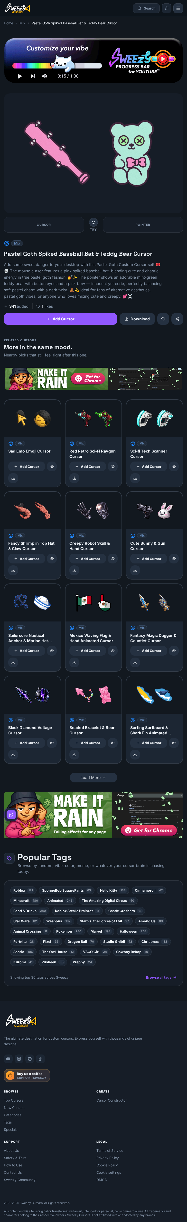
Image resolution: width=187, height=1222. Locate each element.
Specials (10, 1129)
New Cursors (14, 1107)
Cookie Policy (107, 1165)
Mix (22, 23)
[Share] (177, 319)
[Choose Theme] (166, 8)
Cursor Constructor (111, 1100)
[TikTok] (40, 1058)
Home (8, 23)
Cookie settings (108, 1172)
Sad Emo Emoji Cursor (29, 451)
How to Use (13, 1165)
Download (140, 318)
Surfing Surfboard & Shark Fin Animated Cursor (149, 733)
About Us (11, 1150)
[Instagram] (19, 1058)
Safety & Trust (15, 1158)
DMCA (101, 1180)
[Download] (13, 478)
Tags (8, 1122)
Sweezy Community (20, 1180)
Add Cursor (64, 318)
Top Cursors (13, 1100)
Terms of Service (109, 1150)
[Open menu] (178, 8)
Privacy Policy (107, 1158)
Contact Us (13, 1172)
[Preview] (52, 466)
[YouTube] (8, 1058)
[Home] (17, 8)
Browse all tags (158, 977)
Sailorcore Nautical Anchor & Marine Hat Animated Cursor (28, 641)
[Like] (163, 319)
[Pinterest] (29, 1058)
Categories (12, 1115)
